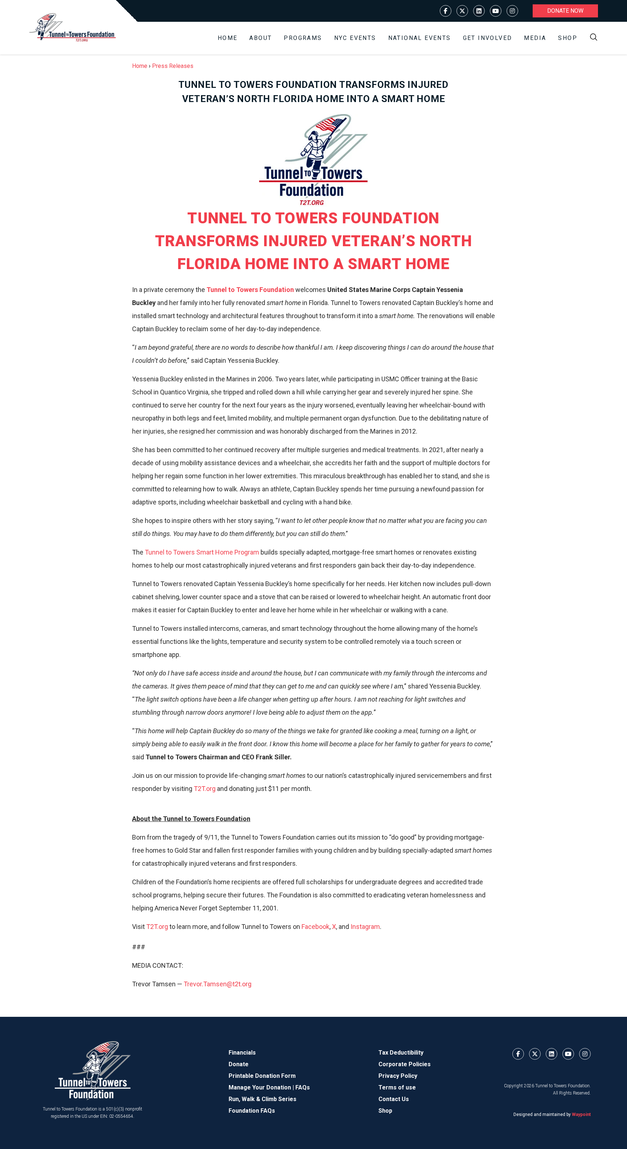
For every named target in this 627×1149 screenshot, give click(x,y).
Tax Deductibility (400, 1052)
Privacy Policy (397, 1075)
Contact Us (393, 1099)
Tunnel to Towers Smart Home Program (202, 552)
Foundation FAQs (252, 1110)
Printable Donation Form (262, 1075)
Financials (242, 1052)
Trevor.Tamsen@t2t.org (217, 984)
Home (228, 37)
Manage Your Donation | (262, 1087)
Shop (567, 37)
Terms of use (397, 1087)
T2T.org (205, 788)
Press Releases (172, 65)
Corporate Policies (404, 1064)
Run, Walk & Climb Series (262, 1099)
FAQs (302, 1087)
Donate (239, 1064)
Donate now (565, 10)
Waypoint (581, 1114)
